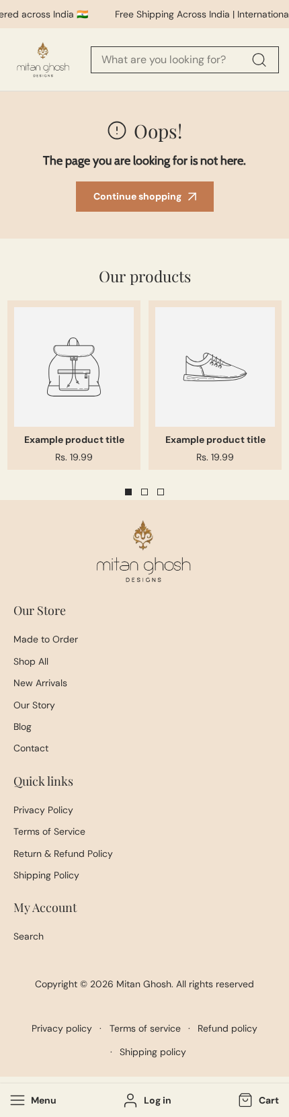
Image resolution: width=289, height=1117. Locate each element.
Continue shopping (137, 196)
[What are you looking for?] (258, 59)
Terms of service (145, 1028)
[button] (257, 1100)
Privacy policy (62, 1028)
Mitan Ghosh (143, 984)
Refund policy (227, 1028)
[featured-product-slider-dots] (128, 492)
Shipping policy (153, 1052)
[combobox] (185, 59)
